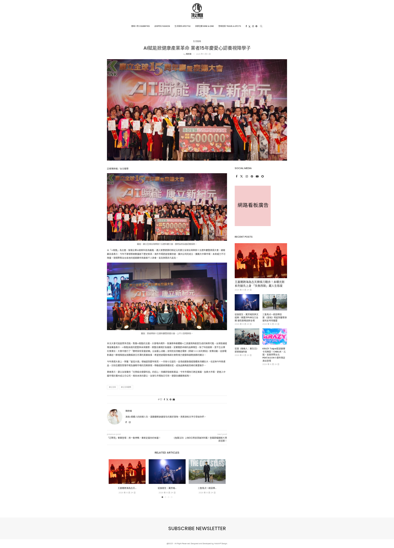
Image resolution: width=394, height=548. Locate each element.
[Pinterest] (256, 26)
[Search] (261, 26)
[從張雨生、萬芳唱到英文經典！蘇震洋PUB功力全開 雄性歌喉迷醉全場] (167, 471)
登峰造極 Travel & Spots (229, 26)
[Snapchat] (262, 176)
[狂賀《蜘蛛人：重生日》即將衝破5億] (247, 336)
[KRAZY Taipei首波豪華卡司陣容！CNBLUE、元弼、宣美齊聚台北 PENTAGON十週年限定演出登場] (274, 336)
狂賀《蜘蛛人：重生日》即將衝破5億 (246, 350)
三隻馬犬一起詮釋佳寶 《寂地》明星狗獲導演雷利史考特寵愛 (274, 317)
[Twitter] (249, 26)
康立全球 (112, 387)
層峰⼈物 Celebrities (140, 26)
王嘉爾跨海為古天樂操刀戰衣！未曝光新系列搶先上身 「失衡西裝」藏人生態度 (260, 284)
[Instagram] (253, 26)
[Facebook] (246, 26)
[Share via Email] (174, 399)
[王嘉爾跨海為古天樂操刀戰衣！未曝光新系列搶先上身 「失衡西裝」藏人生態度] (127, 471)
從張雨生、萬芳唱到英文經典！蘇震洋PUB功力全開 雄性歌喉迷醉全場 (246, 317)
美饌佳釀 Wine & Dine (204, 26)
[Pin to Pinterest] (170, 399)
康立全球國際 (126, 387)
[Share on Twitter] (167, 399)
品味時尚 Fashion (162, 26)
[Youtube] (257, 176)
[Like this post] (161, 399)
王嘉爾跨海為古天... (127, 488)
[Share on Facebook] (164, 399)
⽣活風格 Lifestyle (183, 26)
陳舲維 (188, 54)
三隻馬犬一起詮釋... (207, 488)
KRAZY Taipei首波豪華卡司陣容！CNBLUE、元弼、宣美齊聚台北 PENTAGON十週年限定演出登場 (274, 354)
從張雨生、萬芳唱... (167, 488)
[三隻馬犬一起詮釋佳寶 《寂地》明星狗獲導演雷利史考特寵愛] (207, 471)
